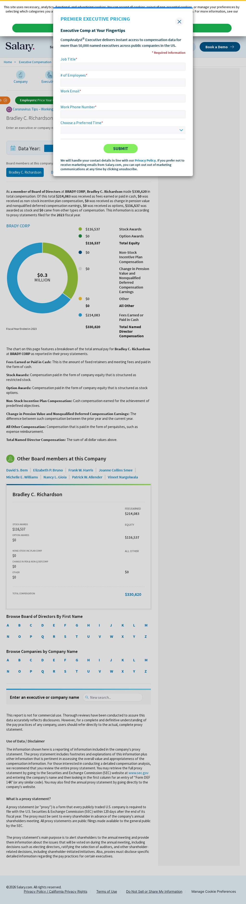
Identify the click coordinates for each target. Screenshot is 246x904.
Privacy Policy (145, 160)
